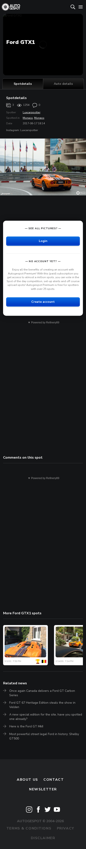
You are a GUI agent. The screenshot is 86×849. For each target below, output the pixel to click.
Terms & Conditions (28, 828)
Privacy (65, 828)
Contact (53, 779)
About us (27, 779)
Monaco (28, 118)
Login (43, 241)
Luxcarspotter (31, 112)
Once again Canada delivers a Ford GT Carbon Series (42, 693)
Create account (43, 302)
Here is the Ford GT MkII (26, 726)
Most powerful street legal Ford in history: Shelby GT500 (44, 736)
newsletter (43, 789)
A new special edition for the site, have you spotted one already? (45, 716)
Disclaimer (43, 838)
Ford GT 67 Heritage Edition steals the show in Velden (42, 705)
